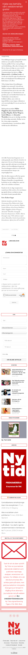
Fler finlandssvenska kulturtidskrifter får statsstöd (18, 382)
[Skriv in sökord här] (14, 320)
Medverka (21, 643)
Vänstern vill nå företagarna (16, 400)
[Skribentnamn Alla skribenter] (14, 327)
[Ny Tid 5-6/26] (14, 429)
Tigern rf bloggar (15, 497)
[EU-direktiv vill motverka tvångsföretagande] (5, 392)
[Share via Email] (15, 235)
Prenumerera (14, 643)
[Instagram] (17, 616)
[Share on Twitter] (13, 235)
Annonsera (7, 643)
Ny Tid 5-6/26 (6, 440)
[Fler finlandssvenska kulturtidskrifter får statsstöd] (5, 383)
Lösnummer (22, 640)
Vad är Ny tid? (14, 640)
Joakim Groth (5, 229)
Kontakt (20, 645)
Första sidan (6, 640)
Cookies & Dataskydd (11, 645)
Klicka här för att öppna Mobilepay (13, 50)
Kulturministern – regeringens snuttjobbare (17, 410)
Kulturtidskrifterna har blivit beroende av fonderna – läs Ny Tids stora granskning (19, 372)
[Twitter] (14, 616)
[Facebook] (10, 616)
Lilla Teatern (14, 229)
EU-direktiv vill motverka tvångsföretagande (18, 391)
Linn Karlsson (14, 241)
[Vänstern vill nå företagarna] (5, 402)
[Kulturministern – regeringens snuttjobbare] (5, 411)
